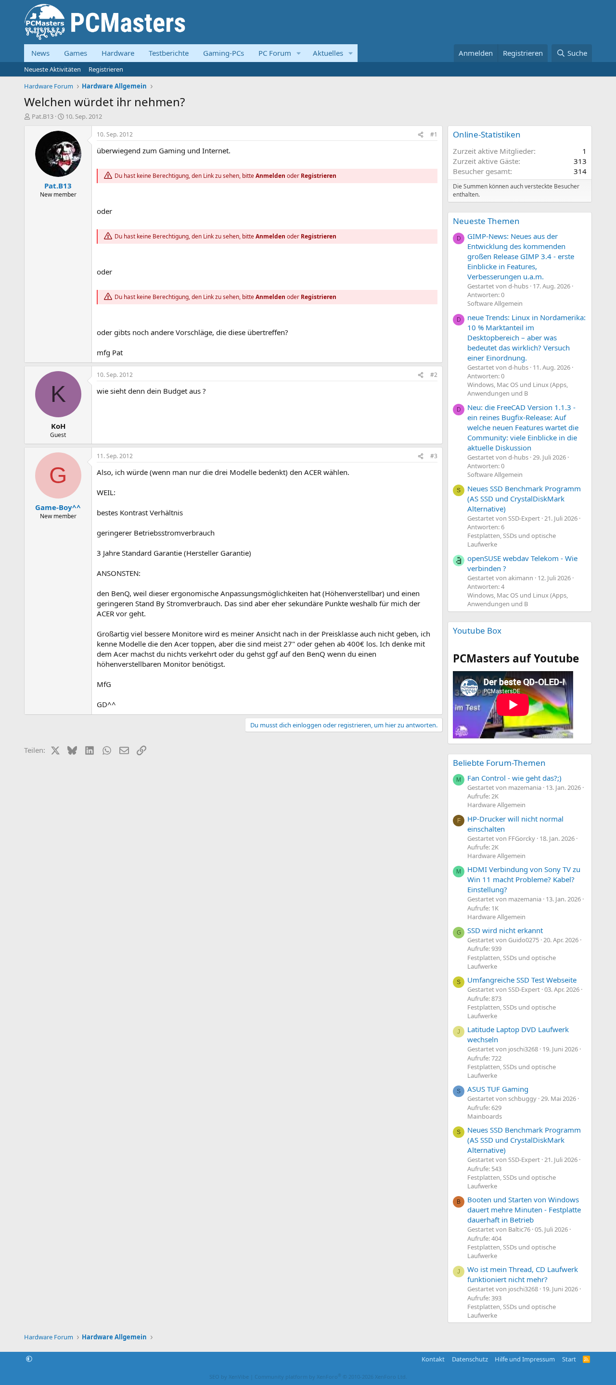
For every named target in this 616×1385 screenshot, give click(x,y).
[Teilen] (420, 134)
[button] (299, 53)
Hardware (118, 53)
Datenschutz (470, 1359)
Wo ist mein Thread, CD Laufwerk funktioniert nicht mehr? (522, 1274)
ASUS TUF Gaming (497, 1089)
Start (569, 1359)
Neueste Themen (486, 220)
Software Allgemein (495, 303)
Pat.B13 (42, 116)
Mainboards (484, 1116)
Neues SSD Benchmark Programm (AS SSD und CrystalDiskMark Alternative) (524, 498)
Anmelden (270, 176)
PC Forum (274, 53)
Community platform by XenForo (331, 1376)
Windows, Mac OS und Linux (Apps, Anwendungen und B (517, 389)
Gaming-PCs (223, 53)
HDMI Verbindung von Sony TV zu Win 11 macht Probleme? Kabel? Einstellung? (523, 879)
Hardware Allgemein (496, 804)
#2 (433, 375)
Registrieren (106, 69)
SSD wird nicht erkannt (505, 930)
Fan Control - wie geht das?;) (514, 778)
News (40, 53)
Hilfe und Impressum (525, 1359)
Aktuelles (328, 53)
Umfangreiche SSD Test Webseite (522, 980)
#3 (433, 456)
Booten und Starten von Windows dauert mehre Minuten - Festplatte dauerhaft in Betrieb (524, 1209)
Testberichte (169, 53)
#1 (433, 134)
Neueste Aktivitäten (52, 69)
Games (75, 53)
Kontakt (433, 1359)
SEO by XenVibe (229, 1376)
